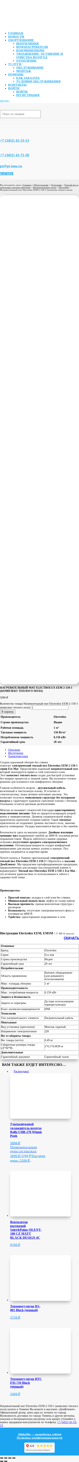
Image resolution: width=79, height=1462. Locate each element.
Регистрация (28, 95)
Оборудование (21, 40)
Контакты (17, 84)
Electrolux (64, 187)
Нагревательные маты (44, 187)
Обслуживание (30, 67)
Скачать (71, 938)
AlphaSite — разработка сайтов (39, 1434)
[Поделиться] (9, 1458)
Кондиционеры (30, 50)
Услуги (14, 64)
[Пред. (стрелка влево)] (1, 1461)
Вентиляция (27, 43)
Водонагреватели (32, 47)
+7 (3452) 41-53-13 (14, 140)
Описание (14, 749)
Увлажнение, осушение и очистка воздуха (39, 55)
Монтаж (23, 71)
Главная (15, 33)
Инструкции (15, 753)
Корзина (6, 173)
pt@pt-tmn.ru (11, 166)
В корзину (8, 711)
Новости (16, 36)
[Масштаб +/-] (1, 1458)
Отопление (26, 60)
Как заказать (28, 78)
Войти (13, 88)
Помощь (15, 74)
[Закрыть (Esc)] (13, 1458)
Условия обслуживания (38, 81)
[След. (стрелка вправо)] (5, 1461)
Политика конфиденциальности (39, 1437)
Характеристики (18, 756)
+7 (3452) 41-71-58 (14, 155)
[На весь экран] (5, 1458)
